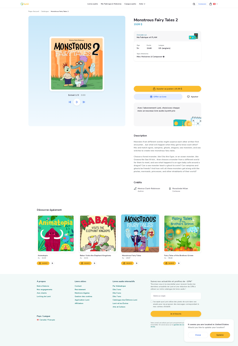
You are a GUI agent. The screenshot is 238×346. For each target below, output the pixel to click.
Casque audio (130, 4)
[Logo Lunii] (24, 4)
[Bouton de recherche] (194, 4)
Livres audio (93, 4)
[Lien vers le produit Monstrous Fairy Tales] (140, 233)
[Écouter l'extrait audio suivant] (84, 102)
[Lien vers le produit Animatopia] (56, 233)
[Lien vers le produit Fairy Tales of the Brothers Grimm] (182, 233)
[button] (210, 4)
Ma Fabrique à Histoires (111, 4)
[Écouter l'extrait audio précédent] (70, 102)
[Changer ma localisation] (215, 4)
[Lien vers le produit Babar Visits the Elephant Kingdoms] (98, 233)
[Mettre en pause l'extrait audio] (76, 102)
